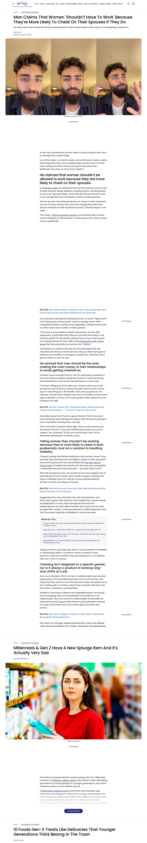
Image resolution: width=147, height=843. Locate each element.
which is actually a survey (64, 215)
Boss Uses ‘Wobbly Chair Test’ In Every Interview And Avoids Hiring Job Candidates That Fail (74, 535)
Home (16, 12)
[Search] (128, 3)
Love (36, 4)
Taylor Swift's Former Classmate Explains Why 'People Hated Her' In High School (73, 524)
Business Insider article (64, 780)
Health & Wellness (91, 4)
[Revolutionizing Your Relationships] (22, 4)
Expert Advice (117, 4)
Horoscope (50, 4)
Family (62, 4)
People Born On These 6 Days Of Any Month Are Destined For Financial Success (71, 541)
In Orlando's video (49, 188)
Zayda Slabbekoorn (21, 659)
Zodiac (42, 4)
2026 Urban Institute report (55, 790)
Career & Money (105, 4)
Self (57, 4)
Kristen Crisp (18, 840)
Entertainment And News (30, 12)
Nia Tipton (17, 32)
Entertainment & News (74, 4)
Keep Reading (73, 811)
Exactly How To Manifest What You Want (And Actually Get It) (72, 530)
